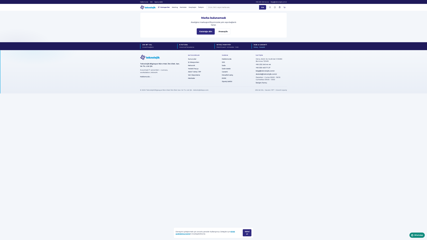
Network (191, 65)
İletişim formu (261, 83)
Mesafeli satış (227, 75)
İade (224, 65)
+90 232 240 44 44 (262, 2)
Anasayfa (223, 31)
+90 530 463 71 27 (263, 68)
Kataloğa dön (205, 31)
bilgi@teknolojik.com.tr (279, 2)
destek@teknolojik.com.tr (266, 74)
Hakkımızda (144, 2)
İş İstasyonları (193, 62)
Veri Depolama (194, 75)
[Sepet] (284, 7)
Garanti (262, 47)
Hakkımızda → (146, 77)
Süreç (256, 47)
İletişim (201, 7)
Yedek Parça (193, 69)
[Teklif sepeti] (279, 7)
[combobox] (232, 7)
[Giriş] (270, 7)
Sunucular (192, 59)
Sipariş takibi (158, 2)
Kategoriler (165, 7)
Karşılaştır (192, 7)
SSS (151, 2)
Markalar (183, 7)
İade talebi (226, 69)
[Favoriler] (275, 7)
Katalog (175, 7)
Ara (262, 7)
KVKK (224, 78)
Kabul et (247, 233)
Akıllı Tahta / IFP (194, 72)
